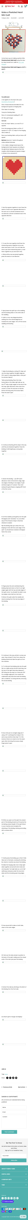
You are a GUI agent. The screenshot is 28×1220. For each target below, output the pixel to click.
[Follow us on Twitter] (6, 1198)
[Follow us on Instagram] (8, 1198)
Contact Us (7, 2)
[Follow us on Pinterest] (11, 1198)
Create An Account (18, 2)
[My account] (22, 6)
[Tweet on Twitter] (13, 1078)
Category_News (5, 18)
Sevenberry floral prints (8, 102)
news (6, 1074)
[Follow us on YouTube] (14, 1198)
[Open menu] (2, 6)
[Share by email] (16, 1078)
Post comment (9, 1132)
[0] (25, 6)
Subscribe (14, 1160)
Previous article (7, 1087)
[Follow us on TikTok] (17, 1198)
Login (12, 2)
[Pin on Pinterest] (10, 1078)
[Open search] (19, 6)
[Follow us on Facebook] (3, 1198)
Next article (21, 1087)
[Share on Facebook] (7, 1078)
